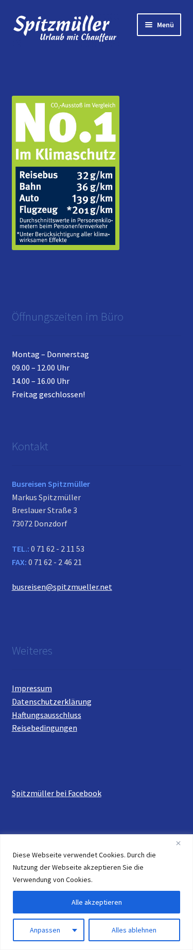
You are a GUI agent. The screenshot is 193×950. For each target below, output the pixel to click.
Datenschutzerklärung (52, 701)
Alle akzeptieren (97, 902)
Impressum (32, 688)
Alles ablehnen (134, 930)
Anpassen (45, 930)
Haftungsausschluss (46, 715)
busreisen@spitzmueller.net (62, 587)
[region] (96, 892)
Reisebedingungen (44, 728)
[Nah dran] (182, 843)
